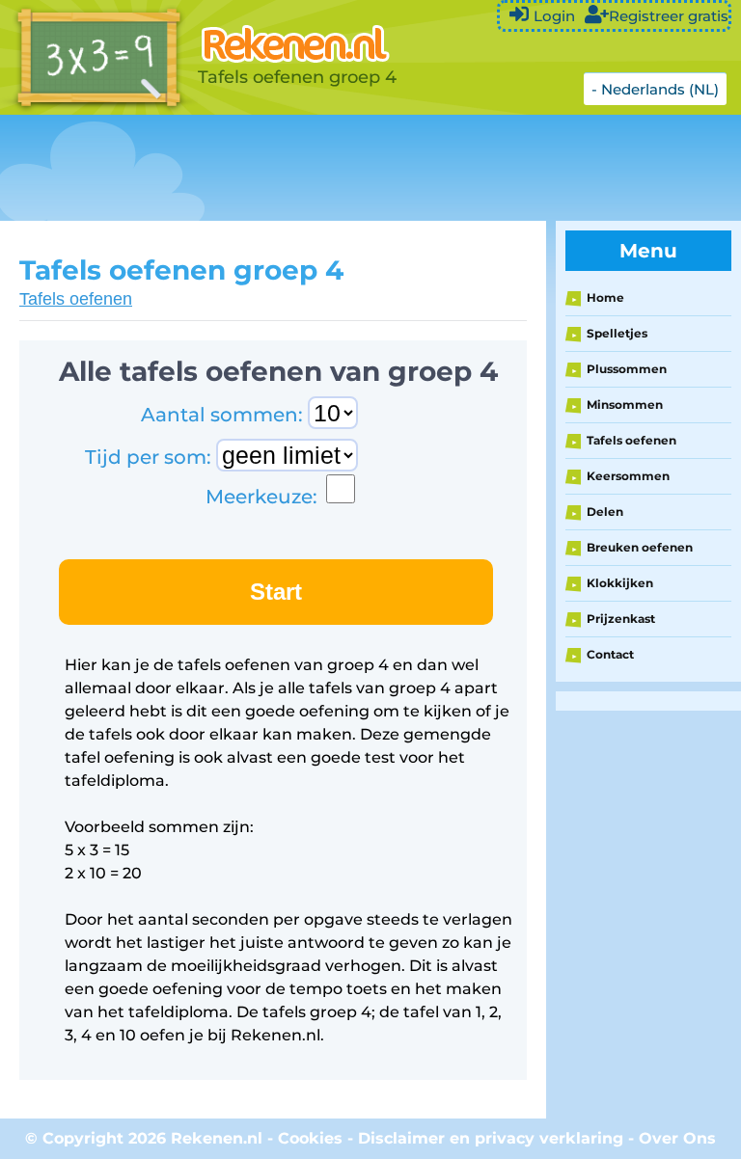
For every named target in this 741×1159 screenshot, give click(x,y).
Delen (605, 511)
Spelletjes (617, 333)
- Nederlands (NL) (655, 89)
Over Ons (677, 1138)
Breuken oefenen (640, 547)
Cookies (310, 1138)
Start (276, 592)
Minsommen (625, 404)
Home (605, 297)
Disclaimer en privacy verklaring (490, 1138)
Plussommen (627, 369)
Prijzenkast (621, 618)
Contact (610, 654)
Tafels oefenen (75, 299)
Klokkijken (620, 583)
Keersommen (628, 476)
